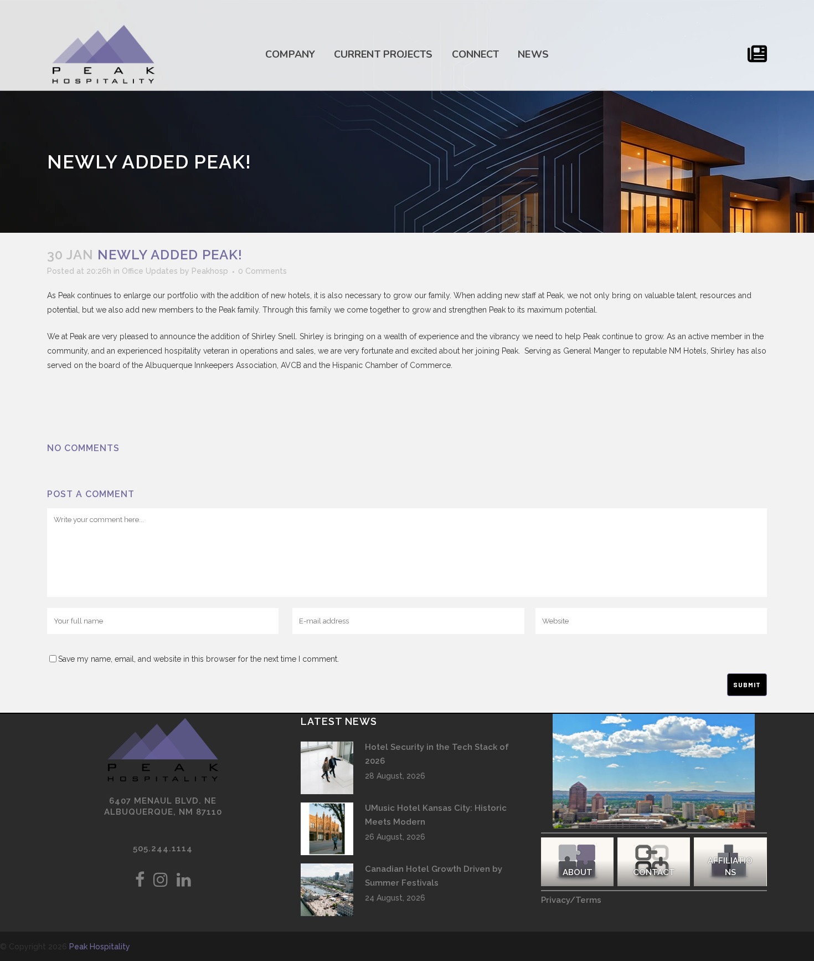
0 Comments (262, 271)
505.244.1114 (163, 848)
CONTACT (654, 872)
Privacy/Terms (571, 900)
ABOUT (577, 872)
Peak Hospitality (99, 946)
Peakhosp (210, 271)
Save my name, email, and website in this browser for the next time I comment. (198, 659)
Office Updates (150, 271)
